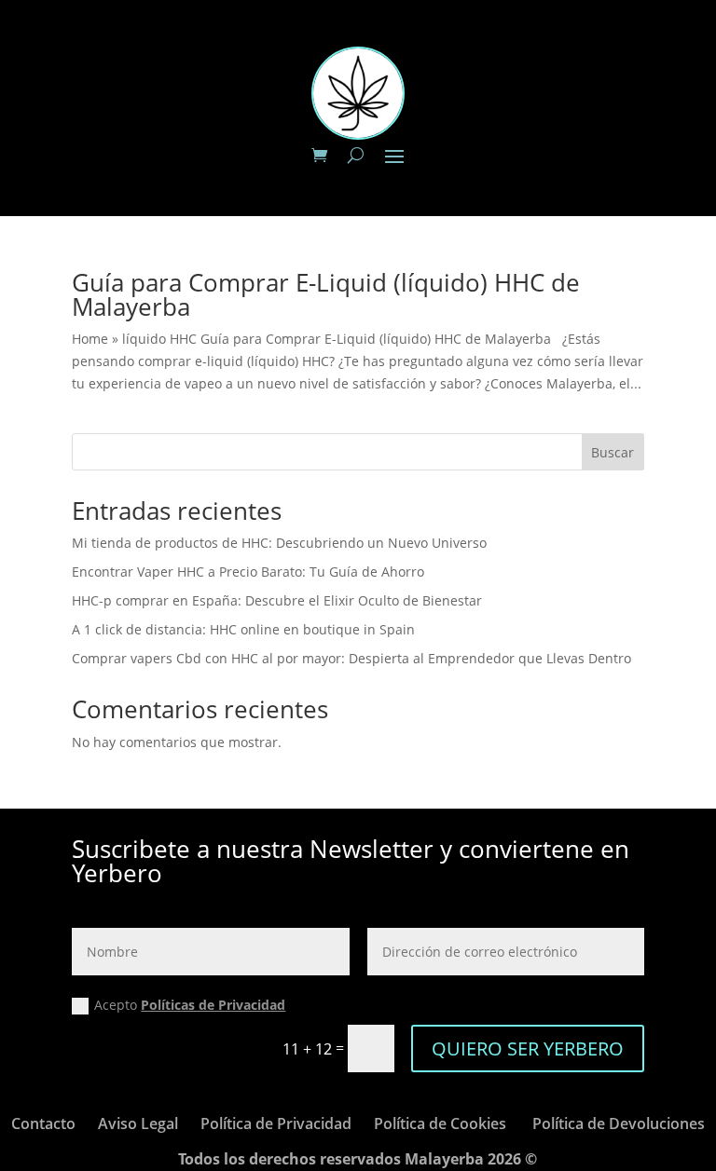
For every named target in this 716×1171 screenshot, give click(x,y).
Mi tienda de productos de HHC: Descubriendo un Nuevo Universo (279, 542)
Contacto (43, 1123)
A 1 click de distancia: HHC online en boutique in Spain (243, 629)
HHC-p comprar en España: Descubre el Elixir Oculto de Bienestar (277, 600)
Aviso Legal (138, 1123)
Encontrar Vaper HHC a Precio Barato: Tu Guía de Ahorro (248, 571)
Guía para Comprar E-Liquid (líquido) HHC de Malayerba (326, 294)
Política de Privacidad (275, 1123)
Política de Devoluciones (618, 1123)
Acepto (189, 1005)
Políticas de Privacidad (213, 1005)
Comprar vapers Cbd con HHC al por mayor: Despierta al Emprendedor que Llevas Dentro (351, 658)
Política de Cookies (440, 1123)
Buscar (612, 452)
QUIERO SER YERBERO (528, 1048)
